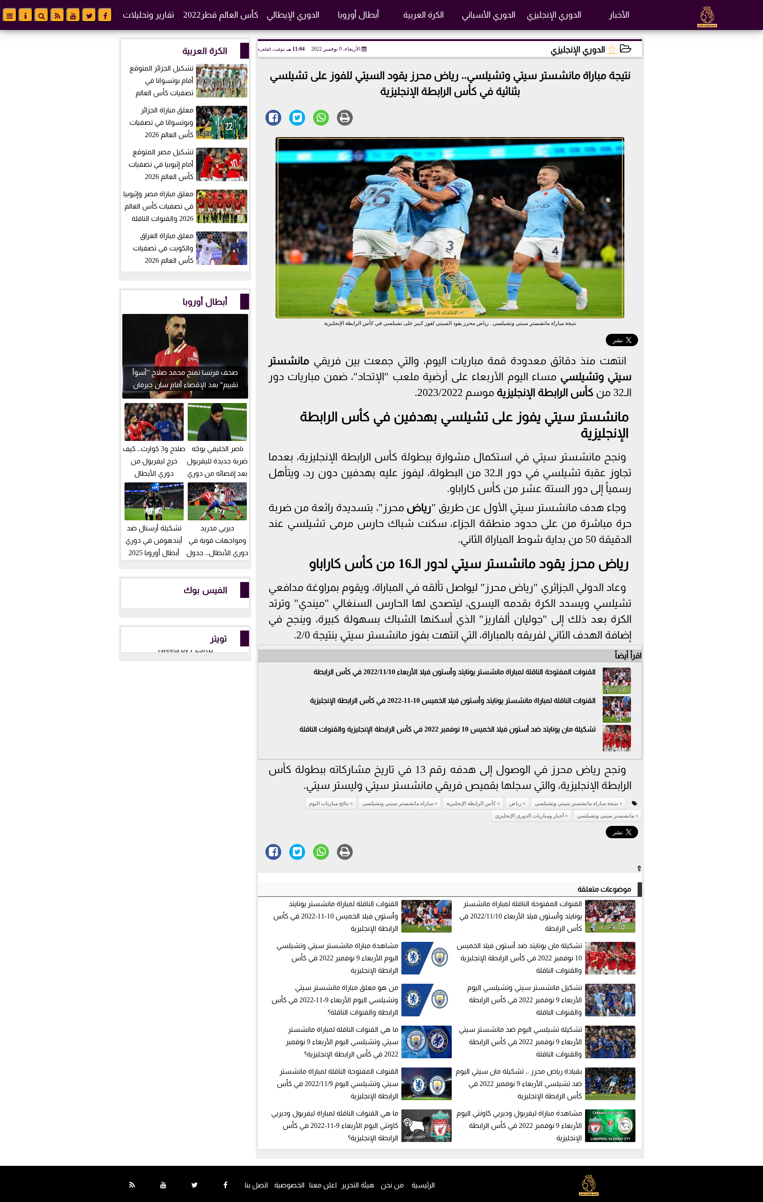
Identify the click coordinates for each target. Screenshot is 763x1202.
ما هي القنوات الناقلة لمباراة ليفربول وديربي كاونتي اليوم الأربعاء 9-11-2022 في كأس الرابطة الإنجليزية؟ (334, 1125)
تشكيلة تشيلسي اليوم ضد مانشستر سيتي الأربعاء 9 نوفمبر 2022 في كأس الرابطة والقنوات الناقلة (520, 1042)
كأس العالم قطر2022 (220, 14)
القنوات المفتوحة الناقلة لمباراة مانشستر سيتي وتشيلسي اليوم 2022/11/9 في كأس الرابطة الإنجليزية (337, 1084)
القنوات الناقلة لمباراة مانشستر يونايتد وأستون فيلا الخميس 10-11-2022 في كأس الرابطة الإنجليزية (453, 700)
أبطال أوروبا (358, 14)
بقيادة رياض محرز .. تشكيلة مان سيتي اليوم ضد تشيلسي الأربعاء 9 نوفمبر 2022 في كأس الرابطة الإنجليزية (519, 1084)
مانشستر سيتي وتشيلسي (605, 816)
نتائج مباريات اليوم (329, 803)
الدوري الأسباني (488, 14)
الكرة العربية (423, 14)
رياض (419, 507)
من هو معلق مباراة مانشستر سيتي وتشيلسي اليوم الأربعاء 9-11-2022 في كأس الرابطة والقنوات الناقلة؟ (335, 1000)
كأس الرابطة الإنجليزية (545, 392)
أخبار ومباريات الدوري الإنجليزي (529, 816)
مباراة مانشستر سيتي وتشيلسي (397, 803)
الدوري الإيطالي (293, 14)
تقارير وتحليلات (148, 14)
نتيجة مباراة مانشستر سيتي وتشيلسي (576, 803)
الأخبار (619, 14)
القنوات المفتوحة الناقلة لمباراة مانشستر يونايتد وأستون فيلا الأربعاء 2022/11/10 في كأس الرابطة (455, 672)
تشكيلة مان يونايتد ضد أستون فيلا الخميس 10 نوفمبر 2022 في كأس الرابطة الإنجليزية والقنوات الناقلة (447, 729)
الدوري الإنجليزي (554, 14)
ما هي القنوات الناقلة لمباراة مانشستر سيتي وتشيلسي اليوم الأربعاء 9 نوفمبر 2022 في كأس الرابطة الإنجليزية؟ (342, 1042)
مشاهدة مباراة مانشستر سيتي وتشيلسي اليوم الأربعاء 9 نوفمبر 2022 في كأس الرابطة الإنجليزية (337, 958)
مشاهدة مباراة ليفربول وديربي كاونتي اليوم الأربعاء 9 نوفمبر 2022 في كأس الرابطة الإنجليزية (519, 1125)
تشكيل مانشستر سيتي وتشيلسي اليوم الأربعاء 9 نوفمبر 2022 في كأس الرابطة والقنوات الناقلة (524, 1000)
